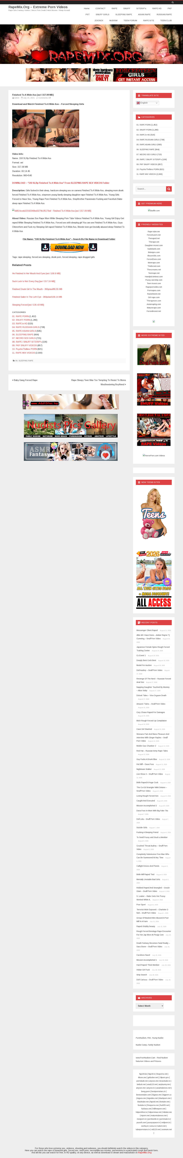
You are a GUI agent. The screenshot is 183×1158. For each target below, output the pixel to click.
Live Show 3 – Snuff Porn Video (150, 774)
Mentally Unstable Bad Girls (148, 879)
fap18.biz (143, 1074)
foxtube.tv (142, 1105)
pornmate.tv (165, 1119)
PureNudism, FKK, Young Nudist (149, 1038)
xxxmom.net (167, 1129)
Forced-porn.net (154, 235)
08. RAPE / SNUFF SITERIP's (27, 342)
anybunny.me (164, 1084)
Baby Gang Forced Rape (25, 380)
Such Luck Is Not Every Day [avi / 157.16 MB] (33, 281)
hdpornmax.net (155, 1112)
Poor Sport (141, 905)
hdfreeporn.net (159, 1109)
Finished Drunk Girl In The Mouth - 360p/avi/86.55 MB (37, 289)
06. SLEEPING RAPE (22, 334)
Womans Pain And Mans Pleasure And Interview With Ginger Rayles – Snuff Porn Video (153, 737)
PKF (170, 8)
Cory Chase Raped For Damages (151, 712)
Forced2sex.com (154, 259)
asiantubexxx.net (163, 1088)
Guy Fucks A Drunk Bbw (147, 759)
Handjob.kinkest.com (154, 277)
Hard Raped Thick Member (148, 965)
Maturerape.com (154, 308)
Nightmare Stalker (144, 769)
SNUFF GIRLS (102, 14)
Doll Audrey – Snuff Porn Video (149, 670)
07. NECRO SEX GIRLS (24, 338)
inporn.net (145, 1115)
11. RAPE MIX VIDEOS (23, 353)
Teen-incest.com (154, 283)
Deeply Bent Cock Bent (146, 660)
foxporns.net (162, 1074)
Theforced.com (153, 266)
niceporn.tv (141, 1119)
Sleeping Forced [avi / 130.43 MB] (28, 305)
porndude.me (142, 1081)
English (144, 103)
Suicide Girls (142, 827)
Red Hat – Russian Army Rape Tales (152, 751)
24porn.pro (164, 1077)
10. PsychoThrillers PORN (24, 349)
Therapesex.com (154, 301)
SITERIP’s (141, 8)
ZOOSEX (99, 20)
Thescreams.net (154, 270)
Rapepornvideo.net (154, 287)
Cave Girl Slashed (144, 729)
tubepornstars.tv (143, 1129)
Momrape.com (154, 263)
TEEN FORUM (130, 20)
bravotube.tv (165, 1081)
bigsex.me (141, 1098)
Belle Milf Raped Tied (145, 874)
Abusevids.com (153, 256)
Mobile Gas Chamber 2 (146, 746)
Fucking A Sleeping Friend (147, 832)
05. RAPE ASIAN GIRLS (24, 331)
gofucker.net (153, 1077)
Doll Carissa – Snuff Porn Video (150, 980)
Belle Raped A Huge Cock (147, 782)
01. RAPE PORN (20, 316)
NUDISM (113, 20)
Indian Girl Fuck (143, 970)
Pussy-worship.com (153, 280)
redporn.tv (165, 1122)
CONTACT (100, 8)
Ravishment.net (153, 294)
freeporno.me (153, 1105)
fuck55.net (164, 1105)
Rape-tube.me (154, 231)
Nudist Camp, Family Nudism (148, 1045)
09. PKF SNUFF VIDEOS (24, 345)
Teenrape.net (154, 273)
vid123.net (155, 1129)
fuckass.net (146, 1109)
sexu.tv (153, 1126)
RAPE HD (156, 8)
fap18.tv (152, 1074)
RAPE (114, 8)
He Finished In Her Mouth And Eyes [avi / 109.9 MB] (36, 273)
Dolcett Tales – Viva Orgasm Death (151, 695)
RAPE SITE (148, 20)
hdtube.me (167, 1112)
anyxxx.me (153, 1081)
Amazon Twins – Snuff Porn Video (151, 704)
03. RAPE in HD (19, 323)
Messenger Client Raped (147, 630)
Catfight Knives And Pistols (148, 866)
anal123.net (152, 1084)
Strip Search (142, 975)
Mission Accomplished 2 (147, 806)
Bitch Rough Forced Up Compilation (152, 721)
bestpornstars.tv (158, 1091)
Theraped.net (154, 238)
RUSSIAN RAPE (164, 14)
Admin (16, 98)
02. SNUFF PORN (21, 320)
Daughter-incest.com (154, 245)
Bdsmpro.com (154, 252)
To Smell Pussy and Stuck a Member (152, 837)
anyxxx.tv (151, 1088)
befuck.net (141, 1084)
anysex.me (140, 1088)
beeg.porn (145, 1091)
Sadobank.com (153, 249)
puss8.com (141, 1122)
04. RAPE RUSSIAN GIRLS (25, 327)
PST (87, 14)
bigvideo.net (152, 1098)
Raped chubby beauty (146, 926)
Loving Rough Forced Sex (147, 796)
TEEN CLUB (166, 20)
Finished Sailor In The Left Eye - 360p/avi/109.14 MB (37, 297)
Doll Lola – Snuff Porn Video (148, 819)
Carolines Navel (143, 955)
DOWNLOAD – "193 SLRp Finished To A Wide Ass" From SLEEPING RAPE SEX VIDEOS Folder (60, 183)
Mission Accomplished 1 (147, 960)
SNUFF (126, 8)
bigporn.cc (167, 1095)
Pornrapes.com (153, 290)
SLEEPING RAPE (123, 14)
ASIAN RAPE (144, 14)
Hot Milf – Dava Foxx (145, 764)
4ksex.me (142, 1077)
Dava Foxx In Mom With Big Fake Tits (152, 811)
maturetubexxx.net (159, 1115)
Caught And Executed (146, 801)
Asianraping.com (154, 304)
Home (86, 8)
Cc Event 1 (141, 655)
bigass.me (156, 1095)
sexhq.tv (144, 1126)
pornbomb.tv (153, 1119)
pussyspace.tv (153, 1122)
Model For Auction (144, 665)
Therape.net (154, 242)
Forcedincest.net (154, 311)
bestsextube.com (143, 1095)
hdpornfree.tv (141, 1112)
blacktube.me (143, 1102)
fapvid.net (154, 1102)
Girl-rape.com (154, 297)
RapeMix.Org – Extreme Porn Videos (38, 7)
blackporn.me (165, 1098)
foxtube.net (164, 1102)
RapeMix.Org (145, 1152)
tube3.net (162, 1126)
